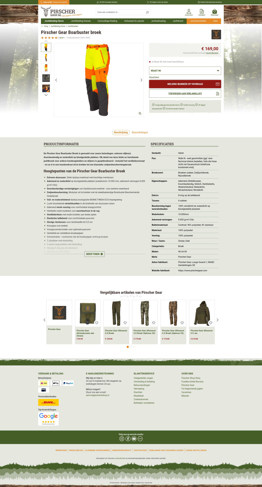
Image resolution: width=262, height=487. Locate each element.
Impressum (61, 450)
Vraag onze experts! (55, 2)
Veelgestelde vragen (143, 378)
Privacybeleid (76, 450)
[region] (92, 82)
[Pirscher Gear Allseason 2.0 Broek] (116, 313)
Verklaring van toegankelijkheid (166, 450)
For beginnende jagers (192, 388)
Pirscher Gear (54, 329)
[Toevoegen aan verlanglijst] (96, 323)
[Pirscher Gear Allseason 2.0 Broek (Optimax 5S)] (173, 313)
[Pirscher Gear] (216, 35)
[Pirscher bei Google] (48, 418)
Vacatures (186, 392)
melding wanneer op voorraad (185, 84)
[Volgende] (141, 80)
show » (62, 38)
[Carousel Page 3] (134, 347)
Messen (185, 395)
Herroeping (139, 388)
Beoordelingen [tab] (140, 132)
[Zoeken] (147, 12)
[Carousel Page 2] (131, 347)
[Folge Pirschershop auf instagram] (121, 438)
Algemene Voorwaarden (97, 450)
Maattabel (154, 77)
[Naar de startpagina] (62, 11)
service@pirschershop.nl (97, 395)
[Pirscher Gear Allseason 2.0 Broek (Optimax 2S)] (144, 313)
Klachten (138, 392)
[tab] (120, 132)
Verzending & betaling (144, 381)
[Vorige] (56, 80)
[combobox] (120, 12)
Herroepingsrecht (121, 450)
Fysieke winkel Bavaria (192, 381)
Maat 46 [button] (156, 70)
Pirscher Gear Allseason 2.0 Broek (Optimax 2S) (145, 331)
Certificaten (140, 450)
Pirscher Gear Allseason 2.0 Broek (116, 331)
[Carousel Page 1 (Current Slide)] (128, 347)
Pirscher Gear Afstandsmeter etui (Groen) (85, 333)
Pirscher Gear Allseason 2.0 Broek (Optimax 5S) (173, 331)
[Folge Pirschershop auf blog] (140, 438)
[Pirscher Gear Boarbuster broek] (99, 80)
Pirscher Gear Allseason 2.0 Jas (202, 331)
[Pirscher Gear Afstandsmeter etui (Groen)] (87, 313)
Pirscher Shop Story (190, 378)
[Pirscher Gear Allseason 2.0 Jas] (202, 313)
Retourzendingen (142, 385)
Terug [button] (47, 26)
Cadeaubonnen (141, 399)
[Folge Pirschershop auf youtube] (134, 438)
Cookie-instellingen (196, 450)
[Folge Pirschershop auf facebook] (128, 438)
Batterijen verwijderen (144, 403)
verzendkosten (212, 53)
